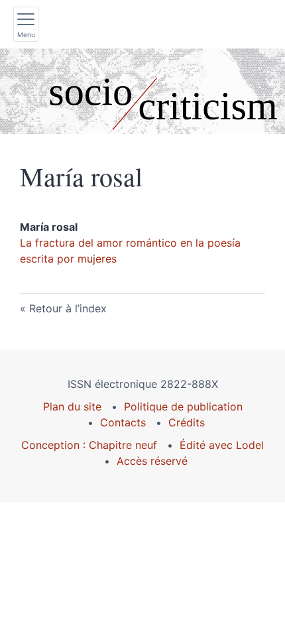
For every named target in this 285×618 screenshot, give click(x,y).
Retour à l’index (68, 308)
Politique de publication (183, 406)
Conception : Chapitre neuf (89, 445)
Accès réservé (152, 460)
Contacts (123, 422)
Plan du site (72, 406)
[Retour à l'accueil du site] (142, 91)
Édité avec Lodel (222, 445)
